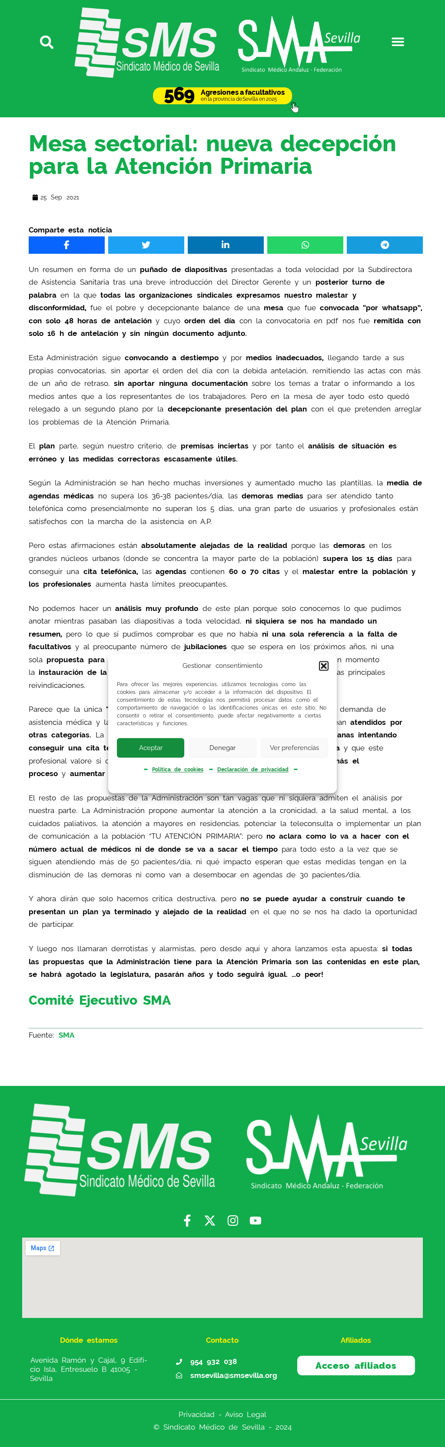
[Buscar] (47, 41)
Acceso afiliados (355, 1365)
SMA (66, 1035)
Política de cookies (177, 770)
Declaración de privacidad (253, 770)
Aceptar (151, 748)
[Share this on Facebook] (66, 245)
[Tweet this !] (146, 245)
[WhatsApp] (305, 245)
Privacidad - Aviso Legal (223, 1414)
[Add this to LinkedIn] (225, 245)
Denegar (222, 748)
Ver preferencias (294, 748)
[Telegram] (384, 245)
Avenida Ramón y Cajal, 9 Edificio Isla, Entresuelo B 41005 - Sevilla (89, 1369)
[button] (323, 665)
